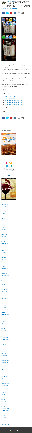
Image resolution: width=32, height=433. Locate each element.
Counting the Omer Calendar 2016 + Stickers (14, 104)
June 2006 (3, 394)
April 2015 (3, 222)
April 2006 (3, 399)
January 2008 (4, 358)
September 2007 (5, 367)
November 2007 (5, 362)
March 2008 (4, 353)
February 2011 (4, 289)
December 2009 (5, 314)
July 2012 (3, 252)
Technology (9, 8)
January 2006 (4, 406)
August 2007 (4, 369)
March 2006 (4, 401)
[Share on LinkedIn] (15, 14)
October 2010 (4, 296)
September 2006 (5, 387)
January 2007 (4, 378)
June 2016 (3, 216)
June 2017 (3, 211)
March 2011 (3, 287)
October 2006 (4, 385)
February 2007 (4, 376)
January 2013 (4, 241)
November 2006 (5, 383)
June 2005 (3, 415)
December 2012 (4, 243)
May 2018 (3, 209)
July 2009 (3, 321)
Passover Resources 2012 (10, 98)
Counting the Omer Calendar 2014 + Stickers (14, 100)
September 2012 (5, 248)
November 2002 (5, 422)
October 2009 (4, 316)
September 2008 (5, 339)
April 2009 (3, 328)
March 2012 (3, 261)
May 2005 (3, 417)
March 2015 (3, 225)
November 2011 (4, 271)
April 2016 (3, 218)
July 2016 (3, 213)
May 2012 (3, 257)
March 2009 (4, 330)
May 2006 (3, 397)
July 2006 (3, 392)
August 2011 (3, 277)
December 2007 (5, 360)
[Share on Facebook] (3, 14)
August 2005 (4, 413)
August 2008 (4, 342)
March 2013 (3, 239)
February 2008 (4, 355)
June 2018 (3, 206)
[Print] (22, 14)
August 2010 (4, 300)
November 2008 (5, 335)
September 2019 (5, 204)
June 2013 (3, 236)
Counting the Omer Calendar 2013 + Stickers (14, 102)
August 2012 (4, 250)
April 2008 (3, 351)
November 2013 (4, 232)
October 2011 (4, 273)
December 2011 (4, 268)
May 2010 (3, 307)
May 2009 (3, 326)
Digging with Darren (16, 2)
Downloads (3, 8)
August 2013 (4, 234)
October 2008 (4, 337)
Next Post (25, 126)
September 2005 (5, 410)
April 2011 (3, 284)
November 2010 (5, 293)
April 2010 (3, 310)
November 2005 (5, 408)
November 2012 (4, 245)
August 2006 (4, 390)
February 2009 (4, 332)
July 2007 (3, 371)
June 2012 (3, 255)
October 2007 (4, 365)
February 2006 (4, 403)
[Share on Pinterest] (11, 14)
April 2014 (3, 229)
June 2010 (3, 305)
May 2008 (3, 348)
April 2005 (3, 419)
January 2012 (4, 266)
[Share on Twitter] (7, 14)
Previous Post (7, 126)
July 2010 (3, 303)
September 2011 (5, 275)
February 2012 (4, 264)
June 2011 (3, 282)
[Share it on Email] (19, 14)
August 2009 (4, 319)
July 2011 (3, 280)
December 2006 (5, 381)
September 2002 (5, 424)
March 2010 (4, 312)
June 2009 (3, 323)
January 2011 (4, 291)
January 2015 (4, 227)
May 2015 (3, 220)
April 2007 (3, 374)
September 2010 (5, 298)
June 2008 (3, 346)
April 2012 (3, 259)
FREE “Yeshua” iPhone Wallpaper (12, 96)
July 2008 (3, 344)
